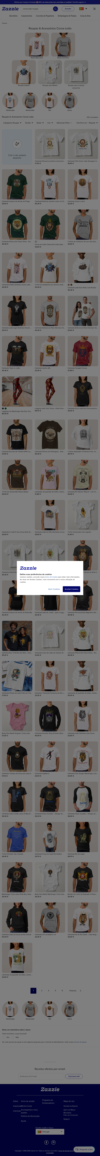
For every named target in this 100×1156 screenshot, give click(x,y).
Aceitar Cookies (71, 589)
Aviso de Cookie (51, 577)
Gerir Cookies (54, 589)
